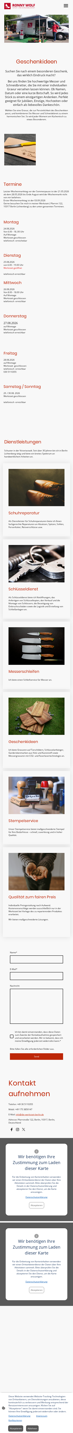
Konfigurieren (15, 1420)
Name (13, 952)
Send (36, 1056)
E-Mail (13, 969)
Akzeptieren (37, 1205)
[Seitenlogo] (19, 6)
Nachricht (14, 985)
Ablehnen (32, 1428)
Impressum (41, 1415)
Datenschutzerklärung (36, 1197)
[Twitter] (23, 1129)
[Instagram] (17, 1129)
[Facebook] (11, 1129)
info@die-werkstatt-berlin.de (30, 1114)
